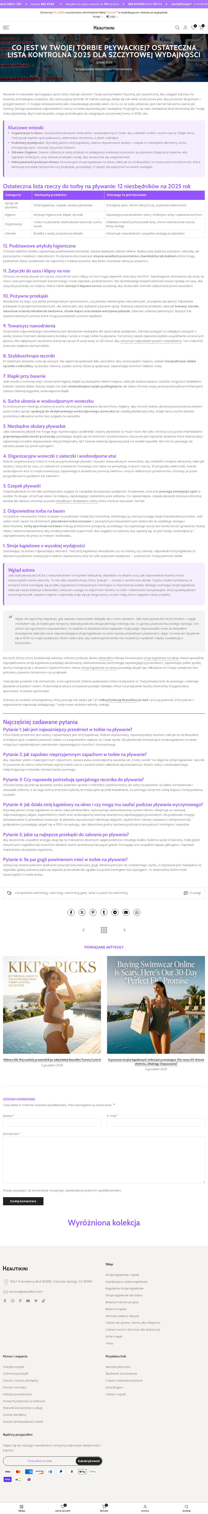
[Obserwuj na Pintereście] (20, 1300)
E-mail (112, 1116)
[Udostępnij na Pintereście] (93, 912)
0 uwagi (195, 893)
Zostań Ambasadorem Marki (23, 1422)
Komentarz (12, 1134)
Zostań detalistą (14, 1415)
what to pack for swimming (108, 893)
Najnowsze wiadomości (95, 69)
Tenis (109, 1343)
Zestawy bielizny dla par (122, 1316)
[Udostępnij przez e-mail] (125, 912)
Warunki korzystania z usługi (22, 1408)
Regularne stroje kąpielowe (124, 1288)
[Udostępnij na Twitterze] (82, 912)
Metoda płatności (118, 1367)
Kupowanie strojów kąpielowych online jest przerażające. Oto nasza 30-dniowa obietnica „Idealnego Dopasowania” (156, 1062)
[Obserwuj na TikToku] (43, 1300)
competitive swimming (31, 893)
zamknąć (201, 4)
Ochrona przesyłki (15, 1374)
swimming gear (76, 893)
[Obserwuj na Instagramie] (12, 1300)
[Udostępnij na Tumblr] (104, 912)
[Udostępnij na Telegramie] (115, 912)
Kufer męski (114, 1337)
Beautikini (106, 658)
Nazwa (8, 1116)
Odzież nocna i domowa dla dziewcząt (133, 1330)
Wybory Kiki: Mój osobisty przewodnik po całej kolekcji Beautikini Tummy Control (52, 1059)
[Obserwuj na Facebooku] (5, 1300)
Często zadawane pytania (124, 1381)
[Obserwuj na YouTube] (28, 1300)
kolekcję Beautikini (123, 700)
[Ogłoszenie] (72, 4)
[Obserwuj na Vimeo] (36, 1300)
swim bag (56, 893)
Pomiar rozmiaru (14, 1387)
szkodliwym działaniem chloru (77, 501)
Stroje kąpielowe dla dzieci (124, 1295)
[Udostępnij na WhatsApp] (136, 912)
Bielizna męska (116, 1309)
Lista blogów (114, 1387)
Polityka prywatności (17, 1394)
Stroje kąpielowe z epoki (122, 1275)
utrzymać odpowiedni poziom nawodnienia (151, 341)
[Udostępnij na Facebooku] (71, 912)
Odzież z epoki (116, 1394)
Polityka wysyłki (13, 1367)
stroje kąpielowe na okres (161, 658)
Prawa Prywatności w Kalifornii (24, 1401)
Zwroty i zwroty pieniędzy (20, 1381)
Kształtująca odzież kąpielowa (126, 1282)
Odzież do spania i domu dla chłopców (133, 1323)
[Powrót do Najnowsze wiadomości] (104, 930)
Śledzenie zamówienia (121, 1374)
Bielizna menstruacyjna (122, 1302)
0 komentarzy (122, 69)
